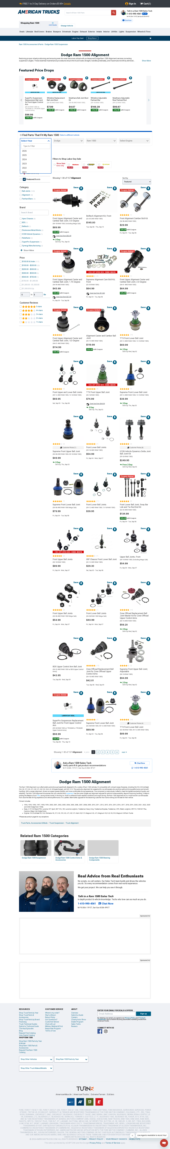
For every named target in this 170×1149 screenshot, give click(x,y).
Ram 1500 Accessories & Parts (31, 44)
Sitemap (83, 1139)
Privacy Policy (130, 1018)
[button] (127, 20)
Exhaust (83, 32)
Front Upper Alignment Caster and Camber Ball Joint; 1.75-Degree (67, 280)
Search (113, 12)
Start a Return (50, 1015)
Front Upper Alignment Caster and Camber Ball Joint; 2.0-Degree (134, 280)
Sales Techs (76, 1024)
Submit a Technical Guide (29, 1026)
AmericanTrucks (81, 1094)
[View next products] (148, 100)
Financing (23, 1022)
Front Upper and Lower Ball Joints (67, 392)
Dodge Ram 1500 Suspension (56, 44)
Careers (74, 1017)
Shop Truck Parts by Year (28, 1013)
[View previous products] (21, 100)
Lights (121, 32)
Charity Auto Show (78, 1020)
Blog (21, 1031)
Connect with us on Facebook (99, 1031)
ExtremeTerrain (98, 1094)
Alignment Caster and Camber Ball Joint (101, 337)
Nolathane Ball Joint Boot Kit (78, 100)
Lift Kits (114, 32)
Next (123, 752)
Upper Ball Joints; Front (130, 557)
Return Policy (50, 1017)
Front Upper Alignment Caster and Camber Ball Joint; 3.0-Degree (67, 219)
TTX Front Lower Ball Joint (131, 338)
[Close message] (150, 38)
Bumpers (57, 32)
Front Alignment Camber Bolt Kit (134, 218)
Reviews (74, 1026)
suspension (70, 793)
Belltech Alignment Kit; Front (98, 216)
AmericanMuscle (64, 1094)
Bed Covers (39, 32)
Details (67, 3)
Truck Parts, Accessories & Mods (34, 823)
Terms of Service (112, 1143)
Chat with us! (50, 1024)
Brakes (49, 32)
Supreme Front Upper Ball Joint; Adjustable (134, 670)
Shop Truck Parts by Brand (29, 1020)
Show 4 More (29, 250)
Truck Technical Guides (28, 1024)
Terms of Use (50, 1031)
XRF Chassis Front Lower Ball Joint (101, 559)
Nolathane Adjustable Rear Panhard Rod (121, 100)
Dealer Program (77, 1022)
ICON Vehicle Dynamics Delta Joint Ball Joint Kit (135, 452)
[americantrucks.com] (39, 12)
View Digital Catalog (27, 1035)
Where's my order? (52, 1013)
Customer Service (52, 1022)
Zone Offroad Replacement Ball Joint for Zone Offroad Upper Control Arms (99, 671)
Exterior (91, 32)
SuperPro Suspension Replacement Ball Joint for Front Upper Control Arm (35, 104)
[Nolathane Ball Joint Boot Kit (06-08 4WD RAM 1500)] (79, 85)
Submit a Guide (77, 1015)
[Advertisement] (85, 936)
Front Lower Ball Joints (96, 447)
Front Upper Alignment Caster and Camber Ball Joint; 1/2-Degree (67, 339)
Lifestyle (29, 32)
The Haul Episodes (26, 1029)
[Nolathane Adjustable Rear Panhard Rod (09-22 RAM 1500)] (123, 85)
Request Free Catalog (27, 1033)
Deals (22, 32)
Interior (106, 32)
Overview (74, 1013)
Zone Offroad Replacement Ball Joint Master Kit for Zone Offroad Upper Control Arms (134, 615)
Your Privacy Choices (116, 1139)
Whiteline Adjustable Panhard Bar (99, 100)
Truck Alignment (72, 823)
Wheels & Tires (143, 32)
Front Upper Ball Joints (63, 559)
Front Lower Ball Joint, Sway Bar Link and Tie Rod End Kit (134, 505)
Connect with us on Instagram (105, 1031)
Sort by (125, 178)
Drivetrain (66, 32)
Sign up (143, 1014)
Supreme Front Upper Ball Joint (66, 451)
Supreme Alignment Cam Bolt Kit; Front (100, 280)
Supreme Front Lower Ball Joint (133, 392)
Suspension (131, 32)
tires (38, 795)
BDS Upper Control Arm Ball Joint (67, 666)
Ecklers (110, 1094)
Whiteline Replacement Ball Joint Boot (56, 100)
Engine (75, 32)
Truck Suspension (56, 823)
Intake (99, 32)
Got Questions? (51, 1020)
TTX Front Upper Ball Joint (98, 392)
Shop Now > (92, 38)
